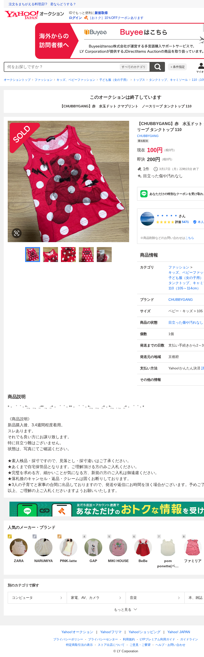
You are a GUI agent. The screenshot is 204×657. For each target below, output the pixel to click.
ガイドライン (189, 639)
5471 (185, 222)
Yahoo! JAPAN (178, 632)
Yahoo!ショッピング (144, 632)
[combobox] (62, 66)
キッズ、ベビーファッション (75, 80)
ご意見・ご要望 (140, 645)
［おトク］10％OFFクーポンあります (116, 18)
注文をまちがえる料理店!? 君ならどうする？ (42, 4)
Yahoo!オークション (77, 632)
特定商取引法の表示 (79, 645)
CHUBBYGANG (147, 136)
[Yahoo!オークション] (35, 12)
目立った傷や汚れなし (185, 322)
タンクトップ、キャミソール (168, 80)
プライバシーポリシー (68, 639)
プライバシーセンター (103, 639)
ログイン (75, 18)
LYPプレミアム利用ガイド (157, 639)
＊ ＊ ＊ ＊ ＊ (167, 216)
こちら (189, 238)
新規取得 (101, 13)
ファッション (43, 80)
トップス (139, 80)
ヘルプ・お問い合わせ (170, 645)
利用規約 (129, 639)
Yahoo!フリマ (111, 632)
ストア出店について (111, 645)
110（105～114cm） (184, 288)
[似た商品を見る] (17, 233)
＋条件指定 (177, 67)
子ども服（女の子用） (114, 80)
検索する (157, 67)
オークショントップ (17, 80)
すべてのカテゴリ (134, 67)
